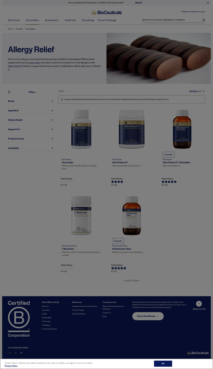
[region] (106, 364)
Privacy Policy (11, 366)
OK (163, 363)
